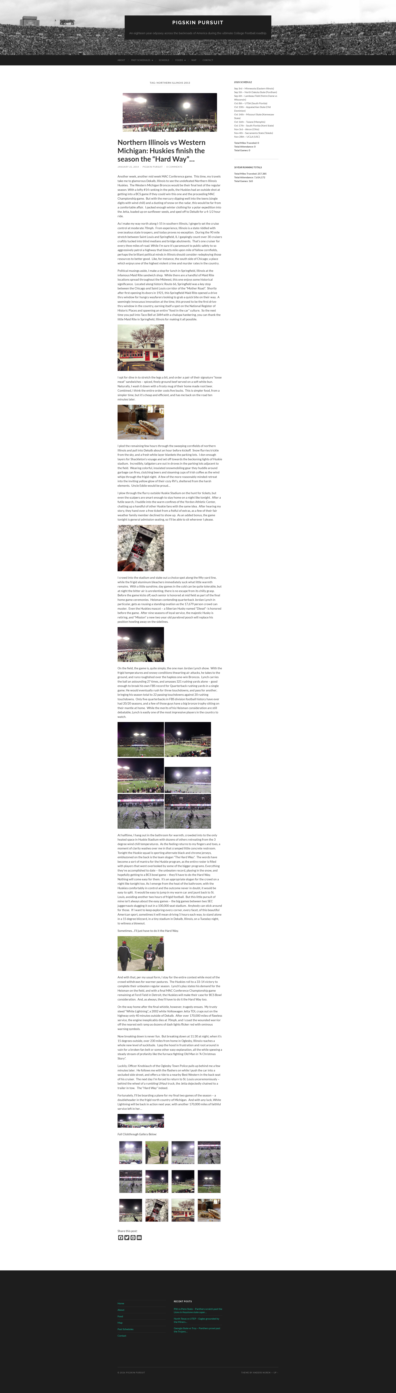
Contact (208, 60)
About (121, 60)
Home (121, 1303)
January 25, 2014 (128, 166)
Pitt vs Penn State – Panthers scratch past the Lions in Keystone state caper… (198, 1310)
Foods (179, 60)
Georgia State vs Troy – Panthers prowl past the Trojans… (197, 1330)
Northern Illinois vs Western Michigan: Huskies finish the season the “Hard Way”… (162, 150)
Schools (164, 60)
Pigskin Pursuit (198, 22)
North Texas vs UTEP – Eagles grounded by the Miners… (196, 1320)
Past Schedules (140, 60)
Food (120, 1316)
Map (194, 60)
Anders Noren (262, 1372)
